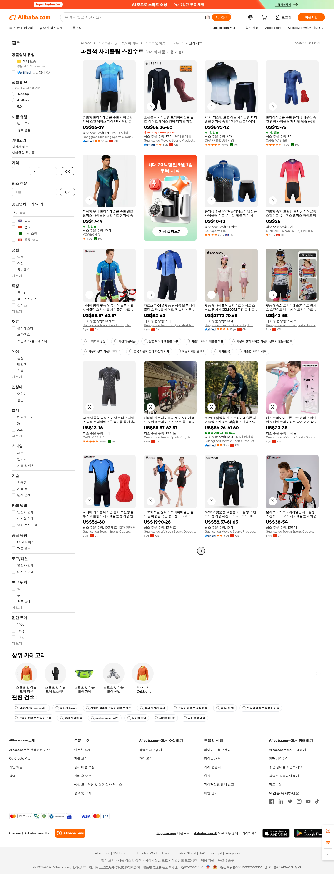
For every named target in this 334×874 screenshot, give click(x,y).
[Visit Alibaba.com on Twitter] (290, 801)
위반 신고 (210, 793)
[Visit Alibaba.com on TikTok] (317, 801)
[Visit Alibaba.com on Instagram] (299, 801)
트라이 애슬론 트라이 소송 (35, 718)
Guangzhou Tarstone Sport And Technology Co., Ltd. (170, 325)
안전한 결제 (82, 750)
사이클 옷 (224, 351)
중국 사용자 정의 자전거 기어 (151, 351)
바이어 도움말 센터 (217, 750)
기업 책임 (15, 767)
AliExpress (102, 853)
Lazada (167, 853)
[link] (328, 831)
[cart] (265, 18)
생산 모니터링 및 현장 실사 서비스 (98, 784)
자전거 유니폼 (127, 341)
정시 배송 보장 (84, 767)
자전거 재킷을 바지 (193, 351)
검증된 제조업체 (150, 750)
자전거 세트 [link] (194, 43)
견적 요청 (145, 758)
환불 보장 (80, 758)
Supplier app (166, 833)
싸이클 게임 (139, 718)
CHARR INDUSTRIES (219, 140)
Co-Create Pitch (20, 758)
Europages (233, 853)
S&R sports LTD (216, 231)
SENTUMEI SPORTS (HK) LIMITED (289, 231)
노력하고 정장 (96, 341)
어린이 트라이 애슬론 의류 (207, 341)
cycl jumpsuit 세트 (107, 718)
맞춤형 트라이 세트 (255, 351)
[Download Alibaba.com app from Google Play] (309, 833)
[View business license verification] (208, 867)
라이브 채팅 (212, 758)
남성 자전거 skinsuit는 (33, 708)
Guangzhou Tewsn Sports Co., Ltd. (107, 325)
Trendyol (215, 853)
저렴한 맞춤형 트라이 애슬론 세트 (110, 708)
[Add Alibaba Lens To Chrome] (70, 833)
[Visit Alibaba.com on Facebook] (271, 801)
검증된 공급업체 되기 (284, 775)
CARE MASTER (276, 140)
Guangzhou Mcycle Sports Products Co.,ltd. (170, 140)
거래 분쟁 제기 (214, 767)
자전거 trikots (68, 708)
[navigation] (43, 343)
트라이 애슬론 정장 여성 (192, 708)
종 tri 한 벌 (227, 708)
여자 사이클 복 (73, 718)
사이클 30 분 (167, 718)
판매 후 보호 (82, 775)
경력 (12, 775)
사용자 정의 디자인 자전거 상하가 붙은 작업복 (264, 341)
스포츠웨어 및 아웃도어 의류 (118, 43)
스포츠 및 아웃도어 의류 (162, 43)
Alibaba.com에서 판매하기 (287, 750)
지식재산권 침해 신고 (219, 784)
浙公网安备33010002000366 (241, 867)
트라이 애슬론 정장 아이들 (263, 708)
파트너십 (275, 784)
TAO (202, 853)
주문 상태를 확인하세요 (285, 767)
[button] (207, 17)
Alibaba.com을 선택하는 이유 (29, 750)
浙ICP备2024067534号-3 (283, 867)
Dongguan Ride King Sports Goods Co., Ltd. (109, 137)
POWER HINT (92, 234)
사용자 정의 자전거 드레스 (104, 351)
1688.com (120, 853)
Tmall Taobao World (144, 853)
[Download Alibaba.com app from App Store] (276, 833)
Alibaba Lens (34, 833)
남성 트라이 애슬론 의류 (163, 341)
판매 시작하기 (279, 758)
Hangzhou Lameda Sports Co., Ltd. (229, 325)
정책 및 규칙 (82, 793)
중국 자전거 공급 (155, 708)
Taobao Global (186, 853)
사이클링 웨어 (196, 718)
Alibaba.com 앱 (205, 833)
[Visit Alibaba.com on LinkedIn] (281, 801)
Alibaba (86, 43)
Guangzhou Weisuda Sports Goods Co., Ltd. (292, 325)
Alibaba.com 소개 (22, 740)
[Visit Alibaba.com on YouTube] (308, 801)
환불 (207, 775)
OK (67, 171)
